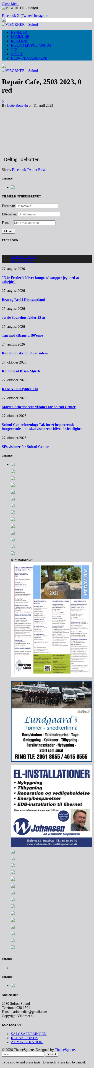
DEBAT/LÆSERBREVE (29, 58)
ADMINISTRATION (27, 1042)
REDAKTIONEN (24, 1038)
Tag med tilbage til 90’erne (22, 335)
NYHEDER (19, 32)
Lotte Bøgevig (17, 105)
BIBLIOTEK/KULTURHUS (31, 45)
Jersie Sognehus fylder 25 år (23, 317)
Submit (51, 1054)
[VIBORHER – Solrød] (20, 24)
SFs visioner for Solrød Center (25, 447)
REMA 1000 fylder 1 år (20, 389)
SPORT (17, 54)
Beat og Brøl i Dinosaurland (23, 300)
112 (14, 50)
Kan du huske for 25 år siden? (25, 353)
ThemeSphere (65, 1050)
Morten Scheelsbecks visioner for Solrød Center (39, 407)
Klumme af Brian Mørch (21, 371)
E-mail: (7, 223)
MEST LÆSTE (22, 261)
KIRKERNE (19, 41)
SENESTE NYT (23, 257)
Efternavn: (9, 214)
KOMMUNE (20, 37)
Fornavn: (8, 206)
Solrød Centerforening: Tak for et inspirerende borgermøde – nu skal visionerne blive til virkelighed (42, 427)
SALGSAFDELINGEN (29, 1034)
